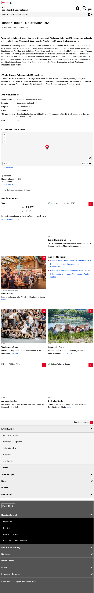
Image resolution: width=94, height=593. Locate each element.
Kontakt (6, 528)
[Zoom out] (4, 137)
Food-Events (7, 293)
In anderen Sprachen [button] (10, 574)
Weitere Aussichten (9, 220)
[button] (90, 14)
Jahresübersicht (9, 448)
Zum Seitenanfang (81, 422)
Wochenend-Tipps (9, 347)
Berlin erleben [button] (7, 561)
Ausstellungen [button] (7, 474)
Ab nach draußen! (9, 401)
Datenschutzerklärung (12, 534)
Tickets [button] (4, 468)
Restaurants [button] (6, 494)
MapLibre (85, 163)
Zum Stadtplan (7, 167)
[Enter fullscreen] (89, 158)
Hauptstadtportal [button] (9, 515)
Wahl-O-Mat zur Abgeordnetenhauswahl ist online (70, 270)
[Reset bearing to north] (4, 141)
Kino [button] (3, 481)
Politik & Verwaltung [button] (10, 547)
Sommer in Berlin (56, 347)
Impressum (7, 521)
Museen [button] (4, 488)
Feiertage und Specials (12, 442)
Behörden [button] (5, 554)
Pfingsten (7, 455)
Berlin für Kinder (56, 401)
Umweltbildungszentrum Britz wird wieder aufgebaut (71, 260)
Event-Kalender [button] (8, 429)
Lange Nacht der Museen (59, 240)
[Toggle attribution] (90, 163)
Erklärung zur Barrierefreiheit (15, 541)
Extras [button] (4, 567)
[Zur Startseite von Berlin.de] (8, 507)
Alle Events (7, 461)
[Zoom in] (4, 134)
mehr (82, 246)
